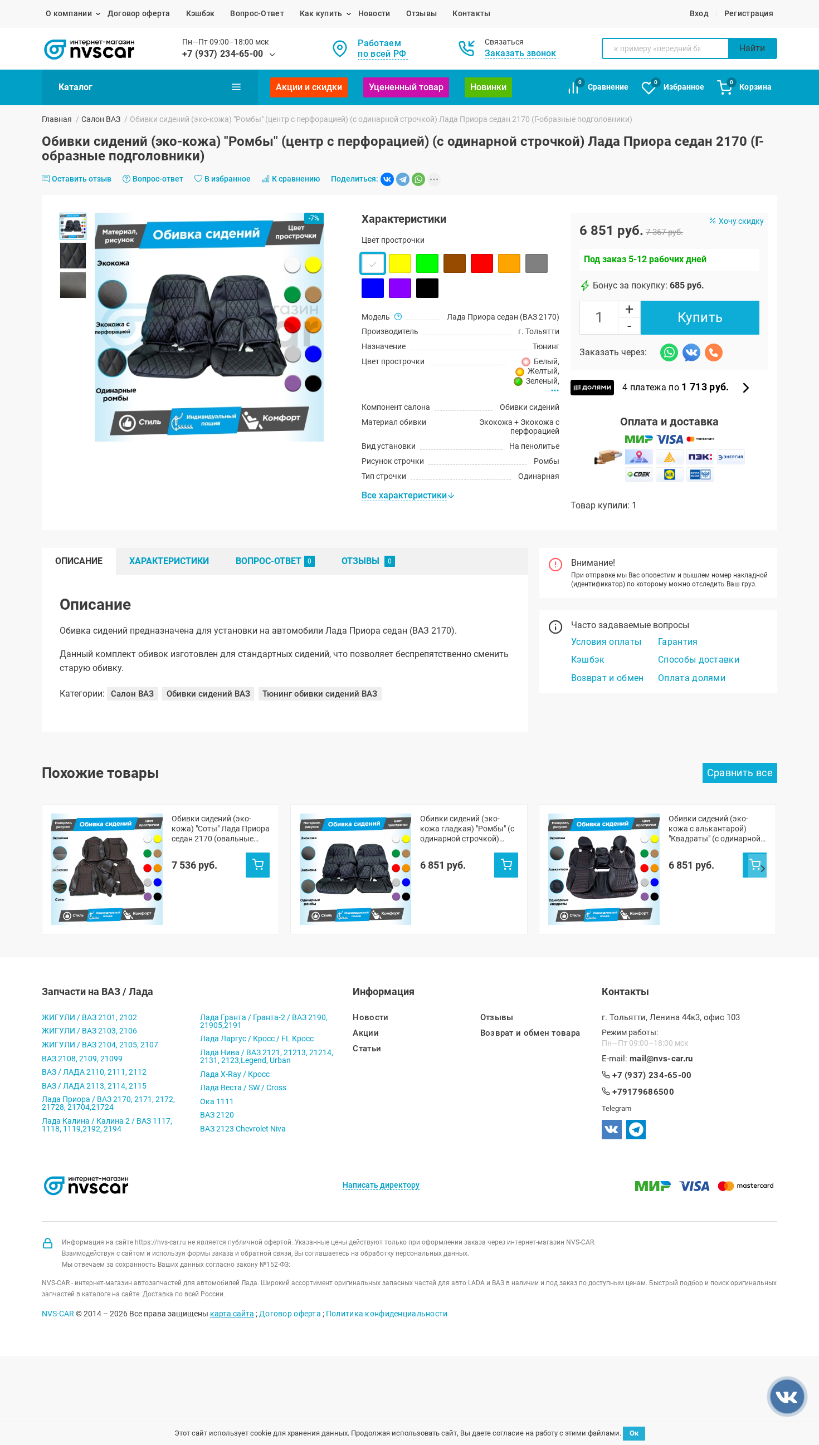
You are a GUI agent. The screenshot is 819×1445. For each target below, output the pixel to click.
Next (762, 869)
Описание (79, 561)
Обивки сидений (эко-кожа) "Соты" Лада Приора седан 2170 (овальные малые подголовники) (221, 829)
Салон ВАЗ (100, 119)
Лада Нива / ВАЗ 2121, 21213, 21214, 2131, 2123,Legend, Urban (266, 1056)
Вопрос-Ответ (257, 13)
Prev (56, 869)
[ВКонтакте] (387, 179)
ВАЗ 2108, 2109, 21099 (82, 1058)
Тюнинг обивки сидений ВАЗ (319, 694)
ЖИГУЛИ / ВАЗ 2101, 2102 (89, 1017)
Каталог (75, 87)
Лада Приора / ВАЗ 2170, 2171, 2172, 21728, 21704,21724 (108, 1103)
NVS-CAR (58, 1313)
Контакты (471, 13)
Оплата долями (691, 678)
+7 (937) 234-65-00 (223, 53)
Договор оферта (139, 13)
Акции (366, 1033)
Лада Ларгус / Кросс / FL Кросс (257, 1038)
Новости (374, 13)
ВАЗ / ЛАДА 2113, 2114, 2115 (94, 1086)
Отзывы (421, 13)
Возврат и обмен (607, 678)
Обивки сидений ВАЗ (208, 694)
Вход (699, 13)
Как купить (321, 13)
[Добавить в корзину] (258, 865)
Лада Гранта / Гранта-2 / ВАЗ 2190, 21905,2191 (264, 1021)
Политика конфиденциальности (387, 1313)
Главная (57, 119)
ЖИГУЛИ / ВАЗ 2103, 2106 (89, 1031)
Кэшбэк (200, 13)
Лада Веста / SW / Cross (243, 1087)
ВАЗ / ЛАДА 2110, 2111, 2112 (94, 1072)
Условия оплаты (606, 641)
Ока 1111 (217, 1101)
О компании (69, 13)
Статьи (367, 1049)
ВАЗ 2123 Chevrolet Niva (243, 1129)
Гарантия (678, 641)
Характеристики (169, 561)
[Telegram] (403, 179)
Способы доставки (698, 659)
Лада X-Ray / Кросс (235, 1074)
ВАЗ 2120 (217, 1115)
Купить (700, 317)
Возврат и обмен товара (530, 1033)
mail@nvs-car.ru (661, 1059)
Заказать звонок (520, 53)
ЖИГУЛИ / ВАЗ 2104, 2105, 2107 (100, 1045)
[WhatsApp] (418, 179)
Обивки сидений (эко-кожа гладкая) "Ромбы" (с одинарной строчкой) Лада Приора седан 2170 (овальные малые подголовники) (467, 829)
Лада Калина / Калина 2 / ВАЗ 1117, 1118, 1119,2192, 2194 (107, 1125)
